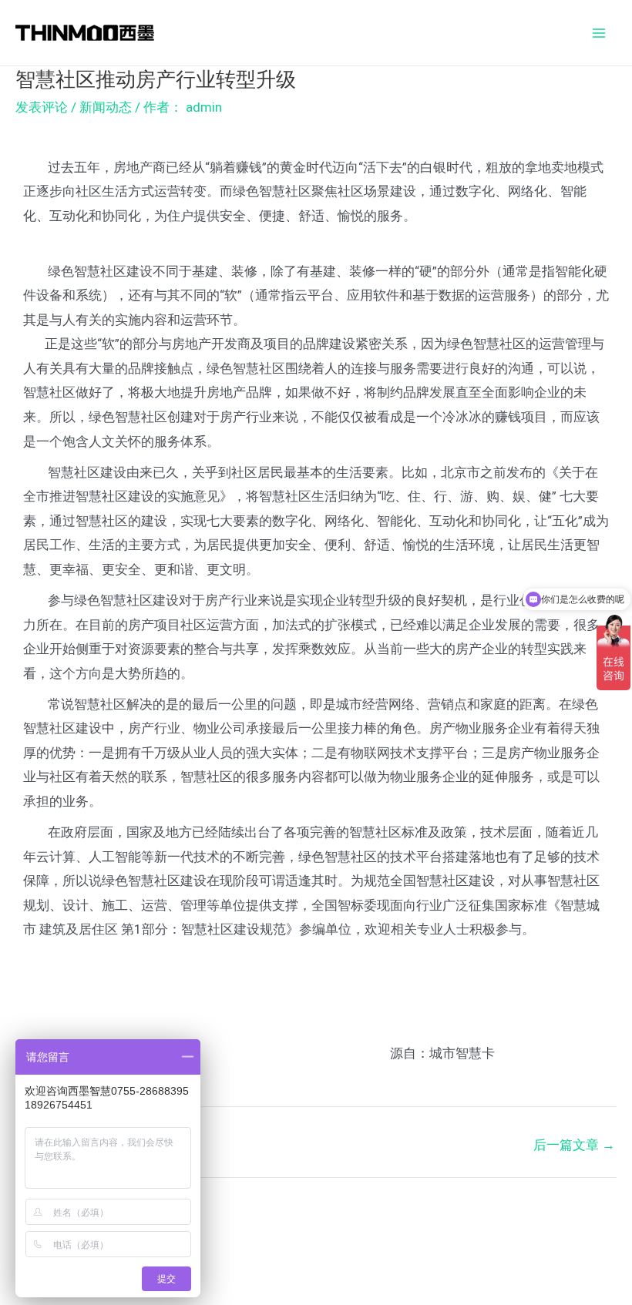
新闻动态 (105, 107)
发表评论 (41, 107)
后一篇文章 (574, 1145)
